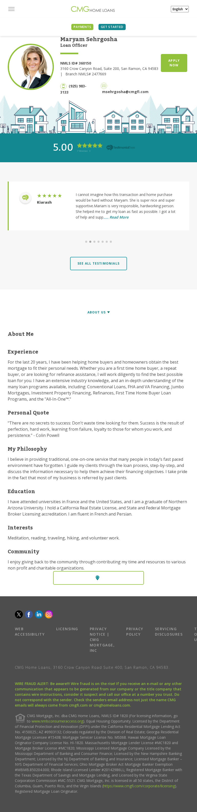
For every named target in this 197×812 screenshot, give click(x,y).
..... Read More (116, 217)
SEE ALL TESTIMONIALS (98, 263)
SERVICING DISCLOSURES (169, 631)
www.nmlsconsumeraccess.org (57, 721)
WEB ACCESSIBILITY (30, 631)
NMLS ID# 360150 (75, 63)
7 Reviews (82, 150)
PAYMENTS (82, 27)
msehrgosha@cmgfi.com (125, 91)
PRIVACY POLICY (134, 631)
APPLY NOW (174, 62)
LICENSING (67, 628)
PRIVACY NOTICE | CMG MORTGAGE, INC (102, 639)
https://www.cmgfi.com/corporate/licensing (139, 785)
